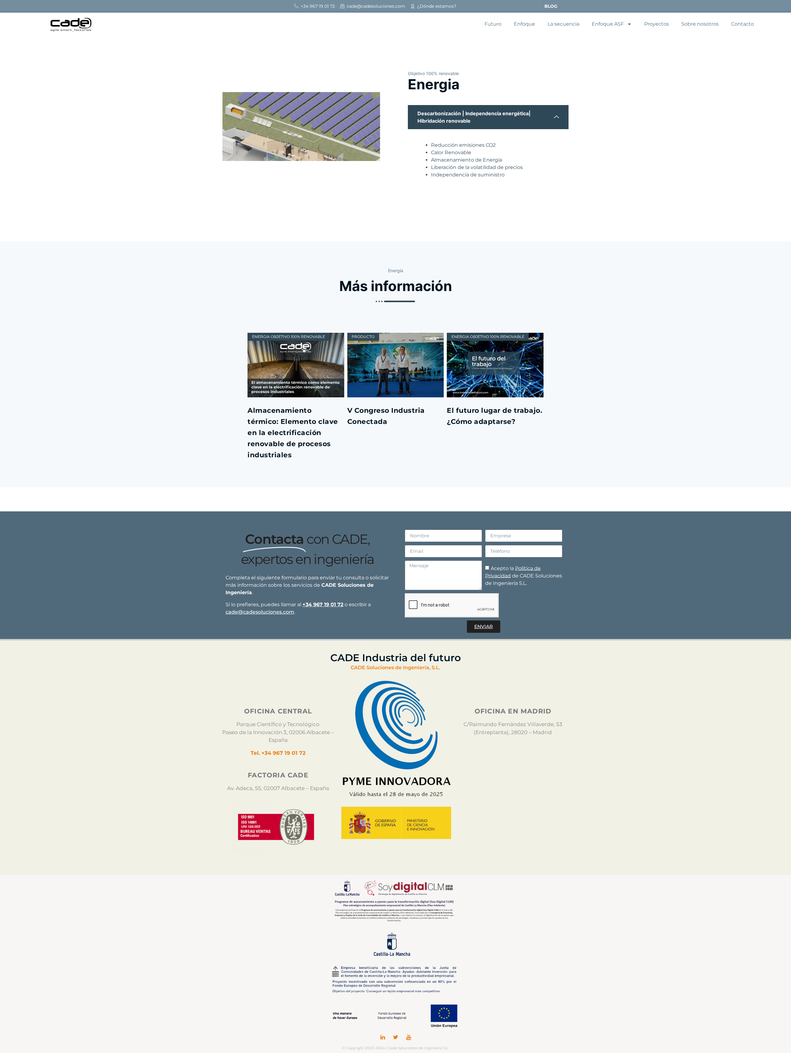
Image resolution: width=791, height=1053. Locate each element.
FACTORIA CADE (278, 775)
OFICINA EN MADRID (513, 711)
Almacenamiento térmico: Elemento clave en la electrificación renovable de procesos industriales (292, 432)
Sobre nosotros (700, 24)
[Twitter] (395, 1037)
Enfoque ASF (608, 24)
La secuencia (563, 24)
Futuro (492, 24)
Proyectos (656, 24)
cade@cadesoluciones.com (260, 612)
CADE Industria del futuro (395, 658)
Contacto (742, 24)
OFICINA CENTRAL (278, 711)
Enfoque (524, 24)
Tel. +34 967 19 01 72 (278, 753)
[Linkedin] (382, 1037)
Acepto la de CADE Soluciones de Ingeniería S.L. (523, 575)
